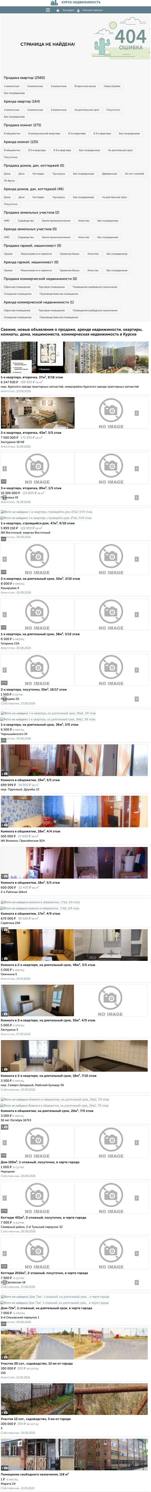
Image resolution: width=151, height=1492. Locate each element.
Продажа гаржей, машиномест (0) (32, 246)
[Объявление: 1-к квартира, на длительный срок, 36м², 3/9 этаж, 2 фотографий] (48, 713)
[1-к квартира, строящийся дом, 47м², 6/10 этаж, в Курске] (46, 511)
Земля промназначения (56, 221)
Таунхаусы (58, 174)
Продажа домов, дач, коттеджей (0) (34, 165)
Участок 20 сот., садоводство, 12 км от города (37, 1363)
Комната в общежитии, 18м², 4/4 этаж (30, 831)
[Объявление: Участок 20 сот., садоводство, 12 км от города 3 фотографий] (74, 1359)
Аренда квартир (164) (22, 101)
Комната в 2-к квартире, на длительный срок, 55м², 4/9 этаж (48, 1020)
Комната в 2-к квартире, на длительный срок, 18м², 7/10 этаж (49, 1076)
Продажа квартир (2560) (24, 78)
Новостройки (112, 86)
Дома (7, 174)
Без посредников (14, 93)
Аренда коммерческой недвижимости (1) (39, 302)
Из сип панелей (134, 174)
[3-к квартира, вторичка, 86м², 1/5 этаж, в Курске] (38, 484)
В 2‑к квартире (77, 133)
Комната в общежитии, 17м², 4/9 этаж (30, 913)
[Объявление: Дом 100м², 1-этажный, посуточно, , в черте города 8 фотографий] (38, 1158)
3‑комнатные (58, 86)
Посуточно (113, 110)
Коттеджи (38, 174)
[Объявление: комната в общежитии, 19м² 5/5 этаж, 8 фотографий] (74, 776)
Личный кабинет (92, 10)
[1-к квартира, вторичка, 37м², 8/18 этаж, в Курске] (38, 373)
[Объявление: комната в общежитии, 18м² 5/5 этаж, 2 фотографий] (74, 878)
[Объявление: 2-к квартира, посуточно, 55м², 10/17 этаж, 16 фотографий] (38, 685)
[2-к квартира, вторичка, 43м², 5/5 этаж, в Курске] (38, 428)
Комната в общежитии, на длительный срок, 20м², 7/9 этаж (47, 1111)
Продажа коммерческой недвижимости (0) (40, 279)
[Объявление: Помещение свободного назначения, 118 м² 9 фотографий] (74, 1470)
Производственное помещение (59, 294)
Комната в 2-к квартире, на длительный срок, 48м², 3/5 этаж (48, 965)
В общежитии (12, 133)
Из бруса (9, 180)
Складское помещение (17, 294)
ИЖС (7, 221)
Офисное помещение (17, 287)
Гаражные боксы (69, 254)
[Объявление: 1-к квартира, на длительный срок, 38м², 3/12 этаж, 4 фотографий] (38, 630)
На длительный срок (87, 110)
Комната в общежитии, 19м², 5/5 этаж (30, 780)
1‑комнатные (11, 86)
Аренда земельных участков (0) (30, 229)
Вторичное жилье (85, 86)
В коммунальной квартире (44, 133)
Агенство (83, 221)
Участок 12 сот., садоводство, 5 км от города (36, 1419)
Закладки (68, 10)
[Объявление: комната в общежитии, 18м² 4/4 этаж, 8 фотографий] (74, 827)
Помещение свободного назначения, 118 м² (35, 1474)
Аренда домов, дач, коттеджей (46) (34, 189)
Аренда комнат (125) (21, 142)
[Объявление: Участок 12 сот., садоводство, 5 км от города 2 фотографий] (74, 1415)
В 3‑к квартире (102, 133)
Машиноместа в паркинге (36, 254)
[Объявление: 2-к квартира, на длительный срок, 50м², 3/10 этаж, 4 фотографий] (38, 574)
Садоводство (26, 221)
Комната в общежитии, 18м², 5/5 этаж (30, 882)
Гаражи (8, 254)
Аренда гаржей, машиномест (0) (31, 262)
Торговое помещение (51, 287)
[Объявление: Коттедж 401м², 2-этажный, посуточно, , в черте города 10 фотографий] (38, 1213)
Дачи (21, 174)
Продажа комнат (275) (22, 125)
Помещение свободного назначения (95, 287)
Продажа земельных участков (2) (31, 212)
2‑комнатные (35, 86)
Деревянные (109, 174)
